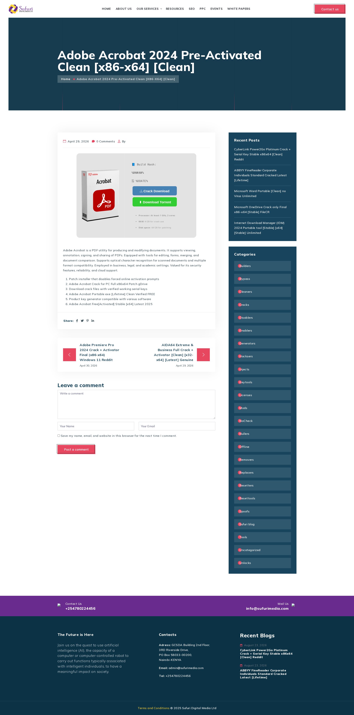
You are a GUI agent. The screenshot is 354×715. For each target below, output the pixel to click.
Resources (175, 8)
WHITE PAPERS (238, 8)
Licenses (245, 395)
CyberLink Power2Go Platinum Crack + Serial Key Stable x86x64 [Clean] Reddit (262, 154)
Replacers (246, 472)
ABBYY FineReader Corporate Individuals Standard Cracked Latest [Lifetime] (260, 175)
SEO (192, 8)
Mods (243, 408)
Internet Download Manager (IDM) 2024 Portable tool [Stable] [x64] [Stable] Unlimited (259, 228)
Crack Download (156, 191)
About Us (124, 8)
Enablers (245, 330)
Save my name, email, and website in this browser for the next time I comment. (119, 436)
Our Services (148, 8)
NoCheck (246, 421)
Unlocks (245, 563)
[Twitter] (82, 321)
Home (106, 8)
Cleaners (245, 291)
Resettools (247, 498)
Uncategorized (250, 550)
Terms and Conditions (153, 708)
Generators (247, 343)
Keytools (245, 382)
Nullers (244, 434)
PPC (203, 8)
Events (217, 8)
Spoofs (244, 511)
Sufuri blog (247, 524)
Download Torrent (156, 202)
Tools (243, 537)
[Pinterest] (87, 321)
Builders (245, 266)
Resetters (246, 485)
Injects (244, 369)
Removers (246, 459)
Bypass (244, 279)
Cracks (244, 305)
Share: (68, 321)
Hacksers (246, 356)
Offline (244, 447)
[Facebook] (77, 321)
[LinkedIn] (92, 321)
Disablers (246, 317)
